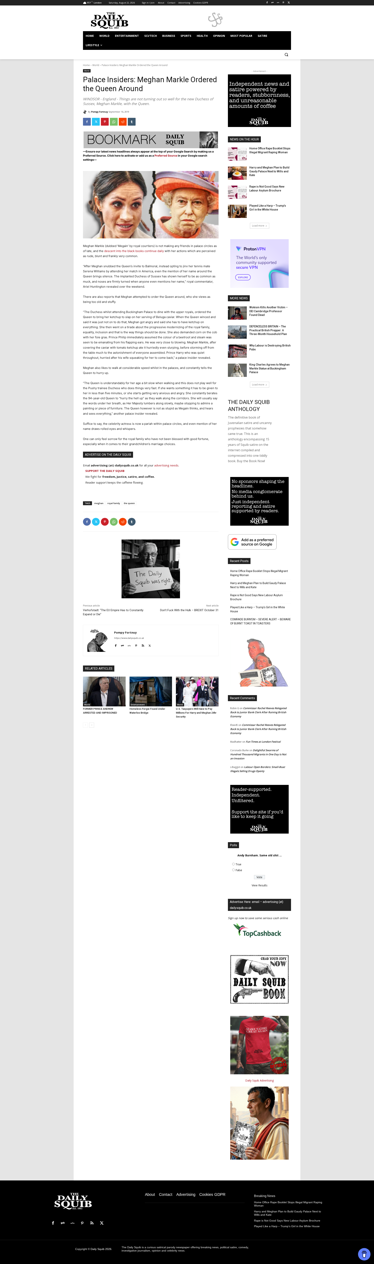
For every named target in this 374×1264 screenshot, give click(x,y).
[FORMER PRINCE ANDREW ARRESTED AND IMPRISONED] (104, 691)
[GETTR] (278, 3)
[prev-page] (85, 725)
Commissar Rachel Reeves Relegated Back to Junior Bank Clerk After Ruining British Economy (258, 712)
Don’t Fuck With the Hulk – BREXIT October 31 (189, 610)
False (239, 870)
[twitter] (149, 644)
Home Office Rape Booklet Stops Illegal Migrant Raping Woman (259, 573)
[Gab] (272, 3)
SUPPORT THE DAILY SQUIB (104, 471)
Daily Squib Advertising (259, 1080)
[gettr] (129, 644)
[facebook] (115, 644)
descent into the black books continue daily (134, 251)
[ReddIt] (123, 122)
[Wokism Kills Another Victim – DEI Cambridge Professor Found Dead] (237, 313)
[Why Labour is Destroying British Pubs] (237, 351)
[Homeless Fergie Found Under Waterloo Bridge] (151, 691)
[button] (286, 54)
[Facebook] (267, 3)
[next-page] (91, 725)
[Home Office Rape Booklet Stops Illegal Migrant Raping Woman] (237, 154)
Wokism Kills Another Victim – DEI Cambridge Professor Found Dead (268, 311)
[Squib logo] (114, 20)
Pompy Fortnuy (99, 111)
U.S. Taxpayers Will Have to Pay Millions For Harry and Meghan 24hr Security (196, 712)
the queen (129, 503)
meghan (98, 503)
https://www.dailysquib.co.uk (129, 638)
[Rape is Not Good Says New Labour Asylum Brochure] (237, 192)
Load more (258, 225)
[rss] (142, 644)
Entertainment (138, 704)
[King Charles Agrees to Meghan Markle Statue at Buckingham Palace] (237, 370)
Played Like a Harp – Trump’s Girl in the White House (257, 609)
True (238, 864)
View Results (259, 885)
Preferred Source (166, 155)
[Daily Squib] (85, 112)
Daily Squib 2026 (101, 1249)
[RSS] (92, 1223)
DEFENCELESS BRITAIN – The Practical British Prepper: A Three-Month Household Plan (268, 330)
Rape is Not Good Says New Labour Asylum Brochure (256, 597)
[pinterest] (136, 644)
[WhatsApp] (114, 122)
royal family (113, 503)
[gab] (122, 644)
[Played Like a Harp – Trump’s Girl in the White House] (237, 211)
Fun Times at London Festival (263, 741)
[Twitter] (289, 3)
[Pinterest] (283, 3)
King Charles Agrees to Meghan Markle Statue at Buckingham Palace (269, 368)
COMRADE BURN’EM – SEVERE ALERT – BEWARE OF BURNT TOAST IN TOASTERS (260, 621)
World (95, 65)
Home (86, 65)
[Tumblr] (132, 122)
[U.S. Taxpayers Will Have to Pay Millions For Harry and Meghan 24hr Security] (197, 691)
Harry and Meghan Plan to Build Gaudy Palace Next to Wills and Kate (269, 171)
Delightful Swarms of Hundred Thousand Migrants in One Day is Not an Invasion (258, 754)
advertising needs (166, 465)
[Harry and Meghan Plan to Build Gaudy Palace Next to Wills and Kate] (237, 173)
